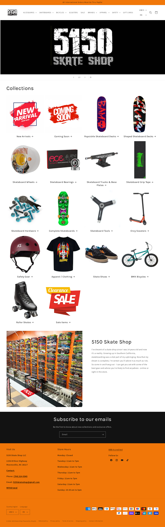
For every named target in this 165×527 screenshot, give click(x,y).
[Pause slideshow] (91, 77)
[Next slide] (85, 77)
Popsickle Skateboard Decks (100, 136)
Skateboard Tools (100, 230)
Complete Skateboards (62, 230)
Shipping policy (81, 521)
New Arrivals (23, 136)
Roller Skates (23, 322)
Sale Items (62, 322)
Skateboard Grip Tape (138, 182)
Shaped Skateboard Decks (138, 136)
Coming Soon (61, 136)
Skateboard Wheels (23, 182)
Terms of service (67, 521)
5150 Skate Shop (17, 521)
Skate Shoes (100, 276)
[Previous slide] (73, 77)
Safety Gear (23, 276)
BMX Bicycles (138, 276)
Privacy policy (55, 521)
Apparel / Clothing (62, 276)
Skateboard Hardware (23, 230)
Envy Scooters (138, 230)
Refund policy (43, 521)
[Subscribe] (103, 435)
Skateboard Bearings (62, 182)
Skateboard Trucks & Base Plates (102, 183)
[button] (30, 12)
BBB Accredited (116, 449)
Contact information (96, 521)
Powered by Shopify (29, 521)
